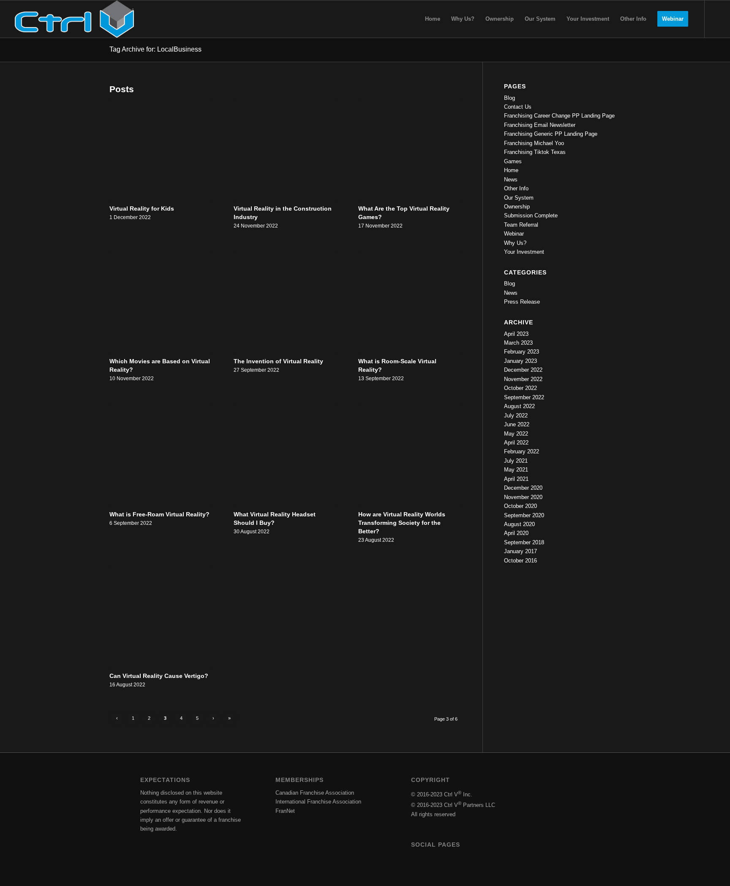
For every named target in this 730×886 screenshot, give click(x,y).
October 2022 (520, 388)
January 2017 (520, 551)
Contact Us (517, 107)
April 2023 (516, 334)
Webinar (514, 233)
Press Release (522, 302)
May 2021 (516, 469)
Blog (509, 98)
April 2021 (516, 479)
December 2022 (523, 370)
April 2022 (516, 442)
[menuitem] (432, 19)
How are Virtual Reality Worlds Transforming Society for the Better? (401, 523)
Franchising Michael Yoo (534, 143)
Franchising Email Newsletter (539, 125)
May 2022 (516, 434)
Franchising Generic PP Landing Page (550, 134)
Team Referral (521, 225)
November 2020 (523, 497)
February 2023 (521, 351)
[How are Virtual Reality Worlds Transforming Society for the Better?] (409, 455)
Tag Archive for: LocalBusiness (155, 49)
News (511, 179)
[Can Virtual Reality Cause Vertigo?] (160, 617)
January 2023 (520, 361)
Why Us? (515, 243)
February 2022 (521, 451)
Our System (519, 198)
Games (513, 161)
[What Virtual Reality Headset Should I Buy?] (285, 455)
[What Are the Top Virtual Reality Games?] (409, 149)
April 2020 (516, 533)
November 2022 (523, 379)
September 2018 (524, 542)
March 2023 (518, 343)
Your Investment (524, 252)
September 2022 (524, 397)
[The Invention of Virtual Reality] (285, 302)
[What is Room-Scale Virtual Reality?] (409, 302)
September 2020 (524, 515)
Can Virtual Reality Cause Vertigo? (158, 675)
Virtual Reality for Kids (141, 208)
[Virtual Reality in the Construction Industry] (285, 149)
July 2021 (516, 461)
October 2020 (520, 506)
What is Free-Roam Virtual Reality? (159, 514)
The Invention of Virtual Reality (278, 361)
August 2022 (519, 406)
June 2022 (516, 424)
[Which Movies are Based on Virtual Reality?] (160, 302)
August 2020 (519, 524)
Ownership (517, 206)
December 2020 (523, 488)
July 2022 (516, 415)
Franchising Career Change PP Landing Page (559, 115)
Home (511, 170)
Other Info (516, 188)
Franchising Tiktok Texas (535, 152)
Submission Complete (531, 215)
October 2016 (520, 560)
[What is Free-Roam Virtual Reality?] (160, 455)
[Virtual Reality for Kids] (160, 149)
